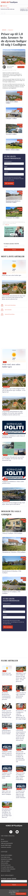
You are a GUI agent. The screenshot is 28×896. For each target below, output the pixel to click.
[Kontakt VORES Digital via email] (17, 831)
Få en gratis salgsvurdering (7, 867)
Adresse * (6, 171)
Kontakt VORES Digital (6, 845)
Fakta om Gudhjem (5, 861)
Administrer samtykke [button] (6, 847)
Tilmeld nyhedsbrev (21, 893)
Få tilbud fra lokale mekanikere (8, 869)
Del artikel (20, 67)
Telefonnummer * (8, 161)
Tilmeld (14, 249)
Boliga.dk (7, 224)
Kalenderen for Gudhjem (6, 859)
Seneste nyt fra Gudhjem (6, 855)
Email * (5, 166)
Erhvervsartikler (4, 863)
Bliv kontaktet (9, 183)
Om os (2, 839)
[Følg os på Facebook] (10, 831)
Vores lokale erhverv (5, 857)
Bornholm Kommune (6, 865)
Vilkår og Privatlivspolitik (7, 843)
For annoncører (4, 841)
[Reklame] (14, 231)
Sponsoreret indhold (5, 871)
